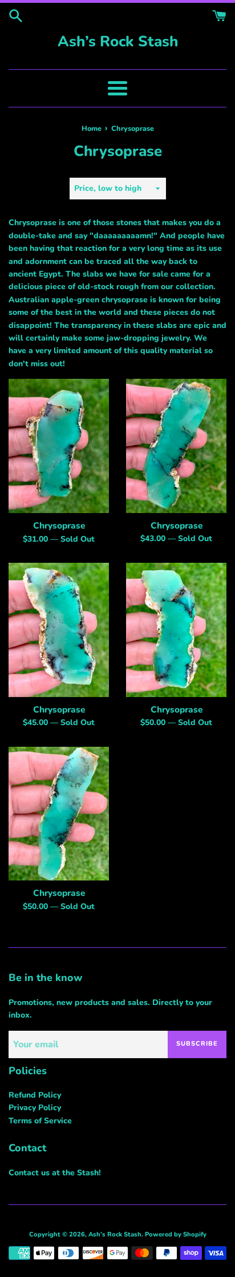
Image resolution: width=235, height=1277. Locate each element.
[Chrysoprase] (59, 446)
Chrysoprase (59, 525)
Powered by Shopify (175, 1234)
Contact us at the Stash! (55, 1172)
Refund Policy (35, 1095)
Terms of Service (40, 1120)
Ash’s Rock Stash (118, 41)
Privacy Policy (35, 1107)
